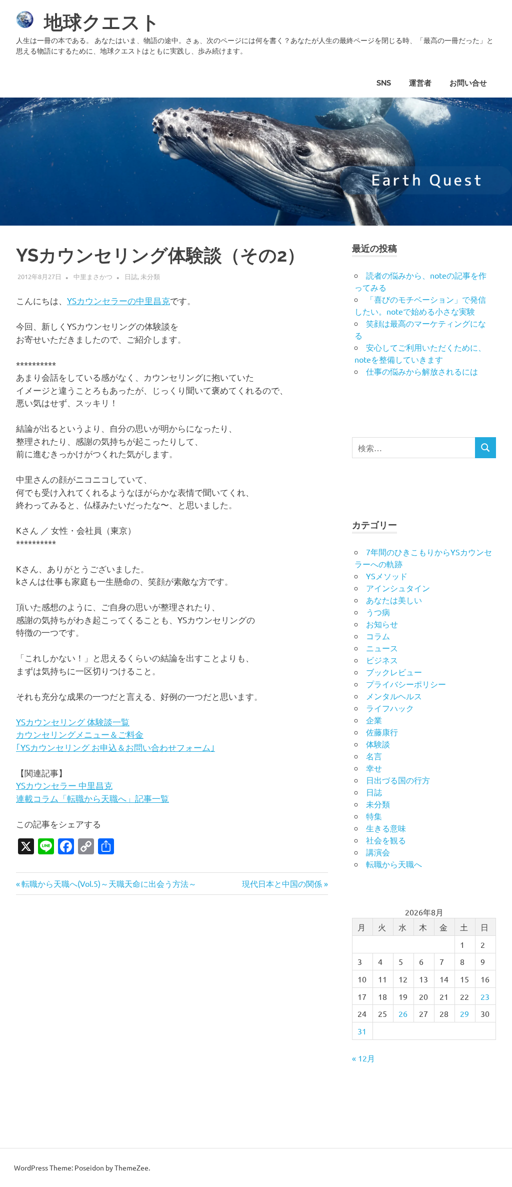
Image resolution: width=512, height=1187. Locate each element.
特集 (374, 816)
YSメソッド (387, 576)
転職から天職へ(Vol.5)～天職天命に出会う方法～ (108, 883)
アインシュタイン (398, 588)
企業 (374, 720)
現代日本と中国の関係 (282, 883)
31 (362, 1031)
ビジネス (382, 660)
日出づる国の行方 (398, 780)
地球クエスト (102, 22)
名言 (374, 756)
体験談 (378, 744)
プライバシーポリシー (406, 684)
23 (485, 996)
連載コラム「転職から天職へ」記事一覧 (92, 798)
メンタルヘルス (394, 696)
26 (403, 1013)
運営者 (420, 83)
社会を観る (386, 840)
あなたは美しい (394, 600)
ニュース (382, 648)
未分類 (150, 276)
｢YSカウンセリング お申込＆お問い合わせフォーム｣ (115, 747)
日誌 (131, 276)
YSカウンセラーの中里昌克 (118, 300)
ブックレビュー (394, 672)
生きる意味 (386, 828)
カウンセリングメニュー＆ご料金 (80, 734)
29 (464, 1013)
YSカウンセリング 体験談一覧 (73, 721)
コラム (378, 636)
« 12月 (363, 1058)
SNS (383, 83)
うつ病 (378, 612)
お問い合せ (468, 83)
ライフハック (390, 708)
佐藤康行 (382, 732)
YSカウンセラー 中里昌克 (64, 785)
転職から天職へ (394, 864)
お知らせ (382, 624)
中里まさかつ (93, 276)
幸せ (374, 768)
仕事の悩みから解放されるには (422, 371)
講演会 (378, 852)
